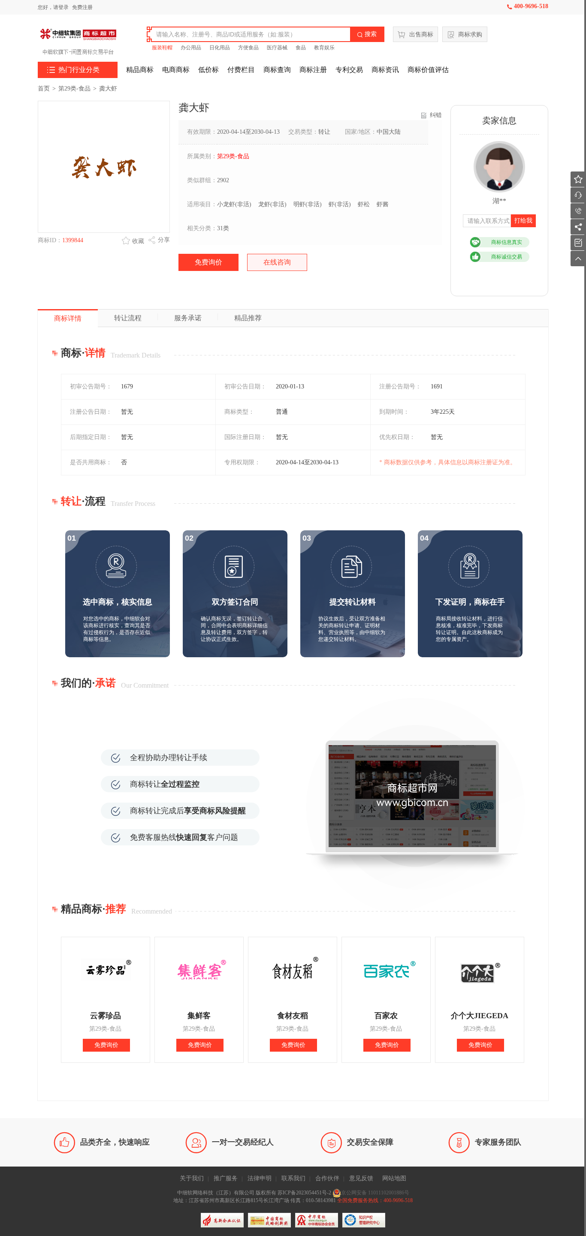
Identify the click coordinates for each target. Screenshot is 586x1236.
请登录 (61, 7)
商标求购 (470, 34)
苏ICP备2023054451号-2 (305, 1193)
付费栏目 (241, 69)
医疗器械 (277, 47)
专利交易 (349, 69)
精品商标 (140, 69)
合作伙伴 (327, 1178)
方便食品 (248, 47)
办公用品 (191, 47)
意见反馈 (361, 1178)
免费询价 (208, 262)
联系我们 (293, 1178)
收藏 (138, 241)
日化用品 (219, 47)
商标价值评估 (428, 69)
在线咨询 (277, 262)
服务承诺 (188, 318)
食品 (301, 47)
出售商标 (421, 34)
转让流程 (128, 318)
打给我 (523, 220)
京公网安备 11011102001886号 (375, 1193)
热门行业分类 (73, 70)
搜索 (367, 34)
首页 (44, 88)
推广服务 (226, 1178)
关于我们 (192, 1178)
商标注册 (313, 69)
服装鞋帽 (162, 47)
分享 (164, 240)
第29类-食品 (74, 88)
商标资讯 (385, 69)
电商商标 (176, 69)
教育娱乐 (324, 47)
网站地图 (394, 1178)
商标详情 (68, 318)
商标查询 (277, 69)
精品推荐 (248, 318)
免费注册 (82, 7)
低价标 (208, 69)
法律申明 (260, 1178)
